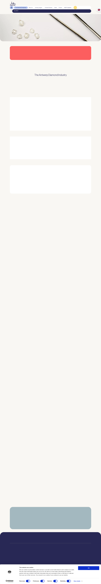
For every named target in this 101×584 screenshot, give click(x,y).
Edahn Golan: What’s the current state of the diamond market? (26, 466)
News (56, 559)
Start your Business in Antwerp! (78, 195)
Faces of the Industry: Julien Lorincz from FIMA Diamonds (25, 322)
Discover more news (50, 507)
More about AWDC (67, 121)
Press (56, 561)
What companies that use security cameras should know (25, 264)
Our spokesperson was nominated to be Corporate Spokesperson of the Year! (30, 351)
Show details (77, 581)
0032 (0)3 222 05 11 (63, 537)
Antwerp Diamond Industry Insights (82, 121)
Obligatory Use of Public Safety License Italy (21, 408)
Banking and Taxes (14, 562)
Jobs (28, 561)
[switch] (42, 581)
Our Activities (30, 559)
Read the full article (16, 241)
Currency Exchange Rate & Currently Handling (14, 32)
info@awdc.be (62, 538)
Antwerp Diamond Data (45, 557)
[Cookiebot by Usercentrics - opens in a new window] (9, 581)
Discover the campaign (12, 150)
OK (89, 568)
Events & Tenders (58, 557)
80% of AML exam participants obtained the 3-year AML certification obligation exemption (33, 293)
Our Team (29, 562)
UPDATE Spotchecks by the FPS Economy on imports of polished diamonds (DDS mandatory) (35, 437)
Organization (30, 557)
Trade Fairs (12, 561)
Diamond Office (13, 559)
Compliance (12, 557)
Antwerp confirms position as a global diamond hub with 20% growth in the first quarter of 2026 (35, 495)
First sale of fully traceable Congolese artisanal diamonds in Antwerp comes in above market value (35, 379)
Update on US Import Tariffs (78, 62)
